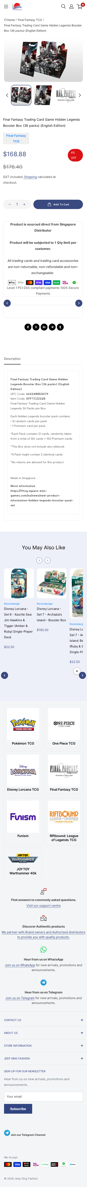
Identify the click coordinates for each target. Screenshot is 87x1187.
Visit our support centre (44, 905)
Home (11, 20)
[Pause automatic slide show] (77, 671)
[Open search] (63, 6)
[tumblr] (60, 327)
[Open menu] (6, 6)
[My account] (71, 6)
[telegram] (52, 327)
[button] (21, 95)
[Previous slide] (39, 560)
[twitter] (36, 327)
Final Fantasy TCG (30, 20)
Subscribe (18, 1109)
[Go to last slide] (7, 95)
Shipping (30, 177)
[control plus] (25, 204)
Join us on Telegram (20, 998)
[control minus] (8, 204)
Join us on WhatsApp (20, 965)
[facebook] (27, 327)
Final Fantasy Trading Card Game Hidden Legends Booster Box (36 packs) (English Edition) (43, 28)
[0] (79, 6)
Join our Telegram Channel (28, 1134)
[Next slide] (79, 95)
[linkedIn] (44, 327)
